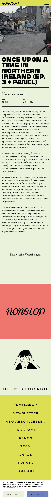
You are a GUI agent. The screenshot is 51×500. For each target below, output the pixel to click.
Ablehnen (13, 494)
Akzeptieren (37, 494)
